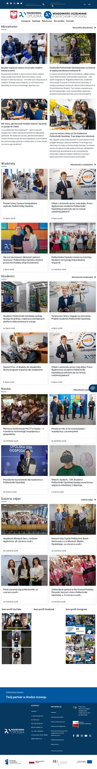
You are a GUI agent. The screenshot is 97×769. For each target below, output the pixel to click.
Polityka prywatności (57, 740)
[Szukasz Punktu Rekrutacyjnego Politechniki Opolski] (90, 639)
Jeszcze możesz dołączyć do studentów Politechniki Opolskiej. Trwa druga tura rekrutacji (72, 134)
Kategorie (25, 21)
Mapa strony (55, 744)
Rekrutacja (47, 21)
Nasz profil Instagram (76, 609)
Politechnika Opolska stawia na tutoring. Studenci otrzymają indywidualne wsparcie (71, 260)
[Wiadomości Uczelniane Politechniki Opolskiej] (65, 15)
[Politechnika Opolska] (30, 14)
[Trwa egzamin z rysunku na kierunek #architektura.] (90, 649)
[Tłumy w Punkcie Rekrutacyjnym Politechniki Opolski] (80, 639)
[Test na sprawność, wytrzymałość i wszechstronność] (80, 649)
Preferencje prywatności (57, 750)
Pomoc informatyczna (58, 722)
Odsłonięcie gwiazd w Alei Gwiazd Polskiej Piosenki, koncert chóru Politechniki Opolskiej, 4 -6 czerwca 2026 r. (72, 592)
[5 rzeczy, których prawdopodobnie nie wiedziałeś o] (70, 629)
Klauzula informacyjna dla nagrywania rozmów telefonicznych (59, 733)
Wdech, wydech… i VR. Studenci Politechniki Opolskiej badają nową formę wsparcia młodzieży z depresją (72, 482)
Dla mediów (59, 21)
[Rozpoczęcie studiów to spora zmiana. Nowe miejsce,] (70, 619)
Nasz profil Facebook (44, 609)
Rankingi (36, 21)
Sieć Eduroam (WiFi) (57, 717)
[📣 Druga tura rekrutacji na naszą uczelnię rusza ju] (70, 639)
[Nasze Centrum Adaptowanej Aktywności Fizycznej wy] (90, 629)
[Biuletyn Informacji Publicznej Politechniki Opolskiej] (82, 724)
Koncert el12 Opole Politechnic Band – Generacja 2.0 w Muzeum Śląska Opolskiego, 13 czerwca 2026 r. (70, 541)
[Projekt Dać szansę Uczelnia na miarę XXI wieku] (48, 762)
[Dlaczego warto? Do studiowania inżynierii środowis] (80, 659)
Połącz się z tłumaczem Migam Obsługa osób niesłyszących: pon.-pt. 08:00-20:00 (85, 711)
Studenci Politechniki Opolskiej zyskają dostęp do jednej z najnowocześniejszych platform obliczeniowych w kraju (24, 319)
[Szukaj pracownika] (43, 4)
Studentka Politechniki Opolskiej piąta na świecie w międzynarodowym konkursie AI (72, 69)
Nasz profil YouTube (11, 609)
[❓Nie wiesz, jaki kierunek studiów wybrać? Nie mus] (90, 619)
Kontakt (70, 21)
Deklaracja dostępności (58, 726)
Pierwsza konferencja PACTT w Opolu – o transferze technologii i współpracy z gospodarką (23, 431)
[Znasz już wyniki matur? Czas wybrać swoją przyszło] (70, 659)
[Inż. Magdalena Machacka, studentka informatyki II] (80, 619)
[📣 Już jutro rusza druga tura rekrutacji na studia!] (80, 629)
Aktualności (9, 26)
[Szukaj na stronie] (52, 6)
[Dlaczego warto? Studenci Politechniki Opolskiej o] (90, 659)
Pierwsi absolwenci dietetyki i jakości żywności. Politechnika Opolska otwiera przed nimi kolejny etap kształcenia (23, 260)
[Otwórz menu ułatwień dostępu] (93, 388)
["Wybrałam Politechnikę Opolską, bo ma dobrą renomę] (70, 649)
